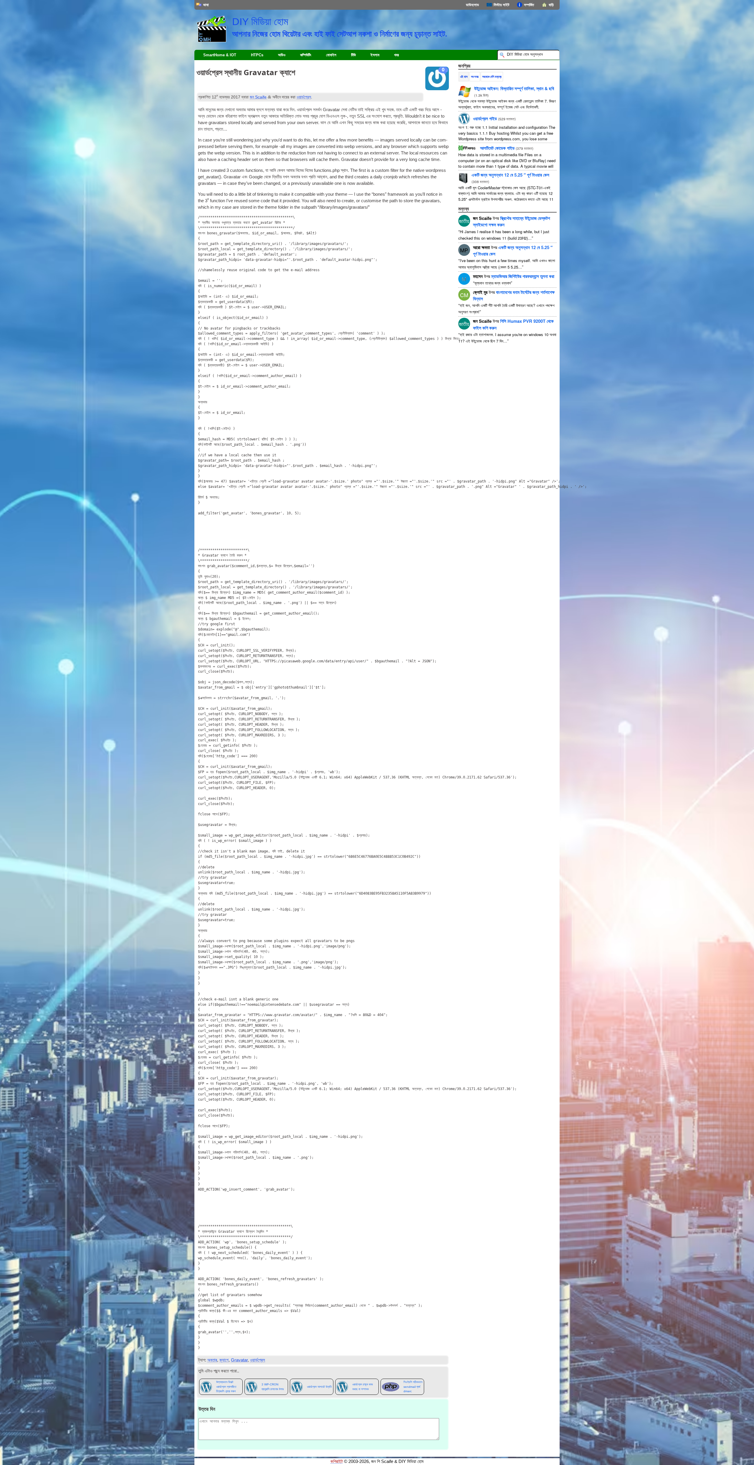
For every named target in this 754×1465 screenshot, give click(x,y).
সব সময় (475, 76)
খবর (396, 55)
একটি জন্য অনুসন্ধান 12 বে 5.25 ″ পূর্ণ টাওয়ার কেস (510, 175)
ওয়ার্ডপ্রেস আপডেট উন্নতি (319, 1386)
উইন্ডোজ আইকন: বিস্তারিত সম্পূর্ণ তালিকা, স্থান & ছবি (514, 88)
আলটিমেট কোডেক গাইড (497, 148)
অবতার (212, 1360)
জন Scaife (258, 97)
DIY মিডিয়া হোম (260, 21)
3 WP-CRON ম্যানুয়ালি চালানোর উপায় (273, 1386)
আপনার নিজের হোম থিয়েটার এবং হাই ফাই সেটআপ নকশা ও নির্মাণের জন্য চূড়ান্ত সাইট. (339, 33)
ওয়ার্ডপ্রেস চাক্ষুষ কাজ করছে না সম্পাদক (362, 1386)
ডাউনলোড (472, 5)
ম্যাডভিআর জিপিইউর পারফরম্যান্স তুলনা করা (522, 276)
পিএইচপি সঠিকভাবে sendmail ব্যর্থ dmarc (413, 1386)
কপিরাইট (336, 1461)
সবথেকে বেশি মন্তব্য (492, 76)
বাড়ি (551, 5)
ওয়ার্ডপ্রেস (304, 97)
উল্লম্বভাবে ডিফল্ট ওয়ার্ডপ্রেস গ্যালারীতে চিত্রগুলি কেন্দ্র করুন (226, 1386)
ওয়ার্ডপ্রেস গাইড (485, 118)
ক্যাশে (224, 1360)
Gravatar (239, 1360)
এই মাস (463, 76)
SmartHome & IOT (219, 55)
